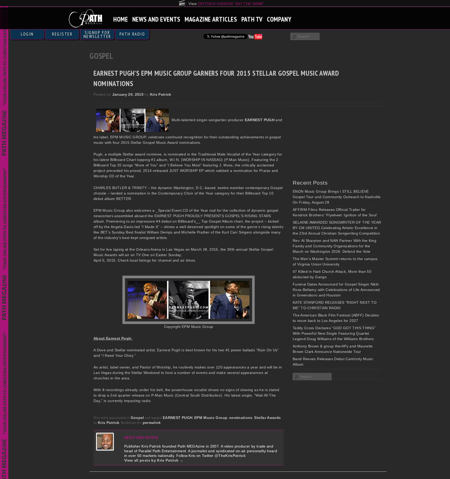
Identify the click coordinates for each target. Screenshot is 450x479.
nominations (241, 418)
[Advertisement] (332, 140)
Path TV (252, 19)
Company (279, 19)
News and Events (156, 19)
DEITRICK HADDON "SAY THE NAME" (231, 4)
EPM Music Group (210, 418)
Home (120, 19)
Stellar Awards (267, 418)
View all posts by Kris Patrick (153, 460)
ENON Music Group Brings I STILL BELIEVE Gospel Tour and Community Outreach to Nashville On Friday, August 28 (336, 196)
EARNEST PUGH (177, 418)
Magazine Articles (211, 19)
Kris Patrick (160, 94)
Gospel (137, 418)
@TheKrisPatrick (230, 456)
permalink (152, 422)
